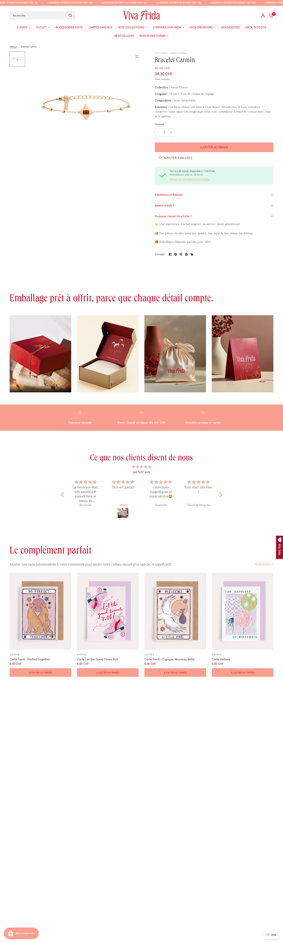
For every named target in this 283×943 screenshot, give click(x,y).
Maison (13, 46)
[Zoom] (137, 57)
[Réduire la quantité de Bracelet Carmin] (158, 132)
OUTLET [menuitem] (41, 27)
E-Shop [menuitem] (22, 27)
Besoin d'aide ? (164, 205)
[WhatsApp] (186, 254)
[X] (175, 254)
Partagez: (160, 254)
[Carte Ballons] (242, 611)
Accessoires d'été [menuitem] (69, 27)
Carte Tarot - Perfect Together (30, 659)
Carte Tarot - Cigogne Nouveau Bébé (169, 659)
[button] (63, 494)
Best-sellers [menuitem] (124, 36)
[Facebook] (170, 254)
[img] (141, 466)
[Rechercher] (70, 15)
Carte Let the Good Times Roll (97, 659)
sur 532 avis (141, 472)
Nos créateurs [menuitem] (201, 27)
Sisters (14, 654)
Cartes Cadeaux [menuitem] (100, 27)
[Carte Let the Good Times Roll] (108, 611)
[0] (270, 15)
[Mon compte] (263, 15)
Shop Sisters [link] (263, 564)
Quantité (159, 124)
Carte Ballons (221, 659)
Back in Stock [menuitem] (255, 27)
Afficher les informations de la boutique (190, 179)
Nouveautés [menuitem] (230, 27)
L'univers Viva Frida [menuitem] (167, 27)
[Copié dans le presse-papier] (191, 254)
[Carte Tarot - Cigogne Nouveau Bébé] (175, 611)
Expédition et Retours (169, 194)
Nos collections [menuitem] (131, 27)
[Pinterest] (181, 254)
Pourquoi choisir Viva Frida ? (173, 216)
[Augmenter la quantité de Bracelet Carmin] (171, 132)
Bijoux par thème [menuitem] (153, 36)
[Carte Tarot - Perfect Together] (40, 611)
